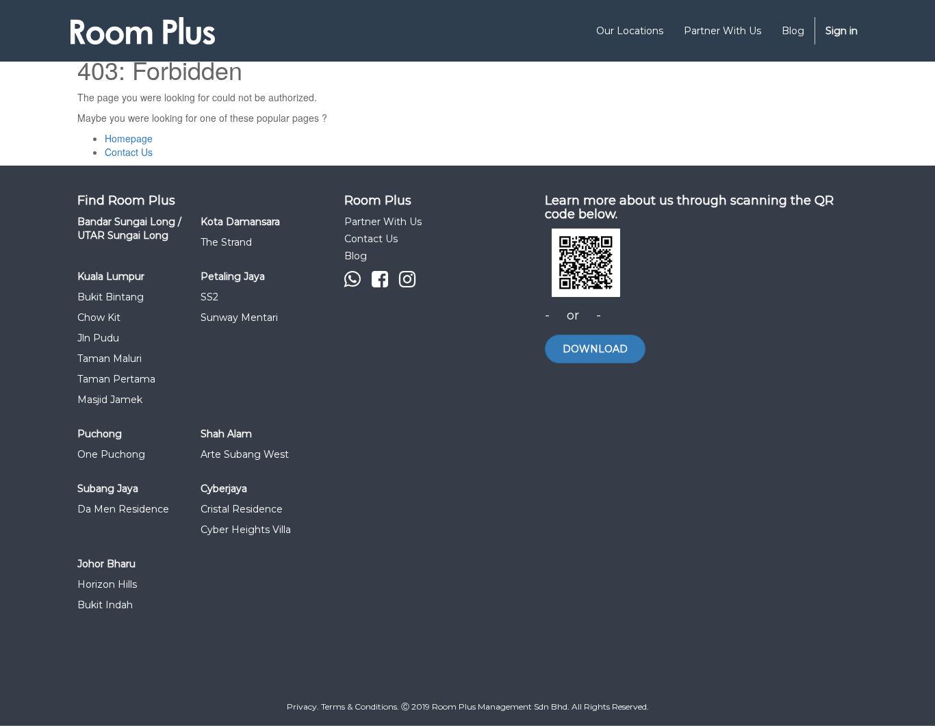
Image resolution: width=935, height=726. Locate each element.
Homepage (129, 138)
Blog (355, 256)
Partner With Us (383, 222)
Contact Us (129, 152)
